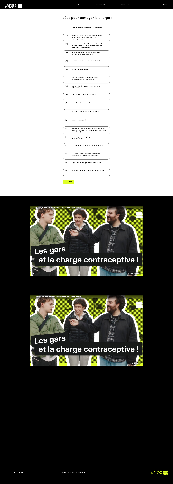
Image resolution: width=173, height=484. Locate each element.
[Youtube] (22, 472)
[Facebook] (17, 472)
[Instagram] (15, 472)
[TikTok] (20, 472)
